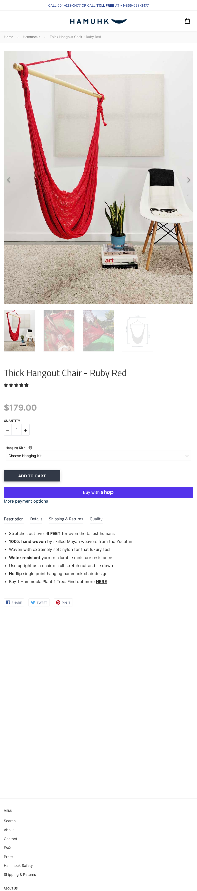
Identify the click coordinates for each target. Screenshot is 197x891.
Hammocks (31, 37)
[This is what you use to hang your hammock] (30, 448)
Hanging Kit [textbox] (49, 447)
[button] (17, 385)
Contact (10, 839)
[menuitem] (187, 21)
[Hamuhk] (98, 21)
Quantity (12, 421)
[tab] (14, 519)
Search (10, 821)
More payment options (26, 501)
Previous (6, 177)
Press (8, 856)
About (9, 830)
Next (186, 177)
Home (8, 37)
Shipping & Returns (20, 874)
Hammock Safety (18, 865)
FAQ (7, 847)
